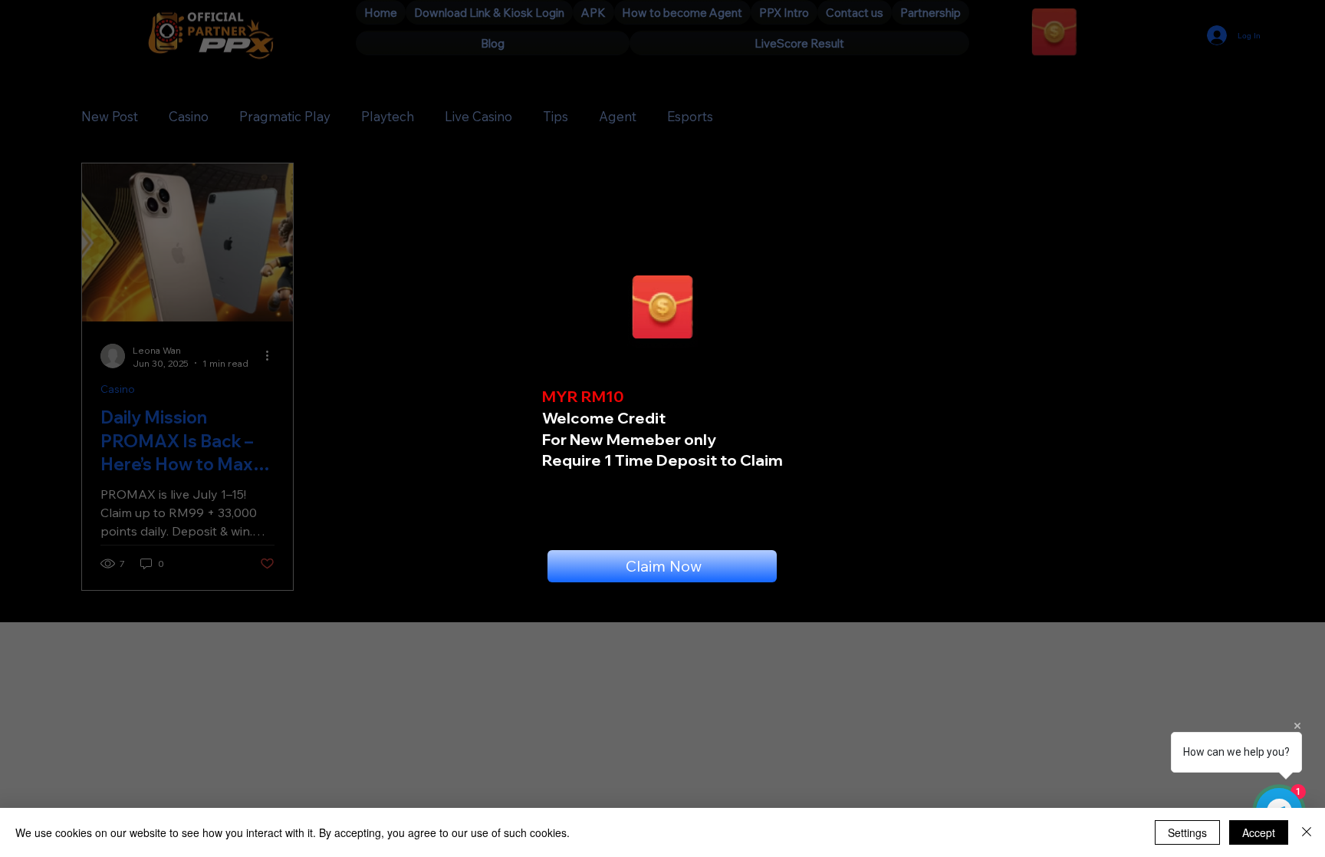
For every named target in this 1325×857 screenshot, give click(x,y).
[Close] (1306, 832)
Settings (1187, 832)
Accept (1258, 832)
